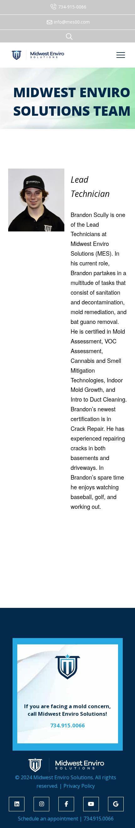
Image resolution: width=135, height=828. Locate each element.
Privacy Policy (79, 785)
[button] (69, 36)
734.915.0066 (99, 818)
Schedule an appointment (48, 818)
